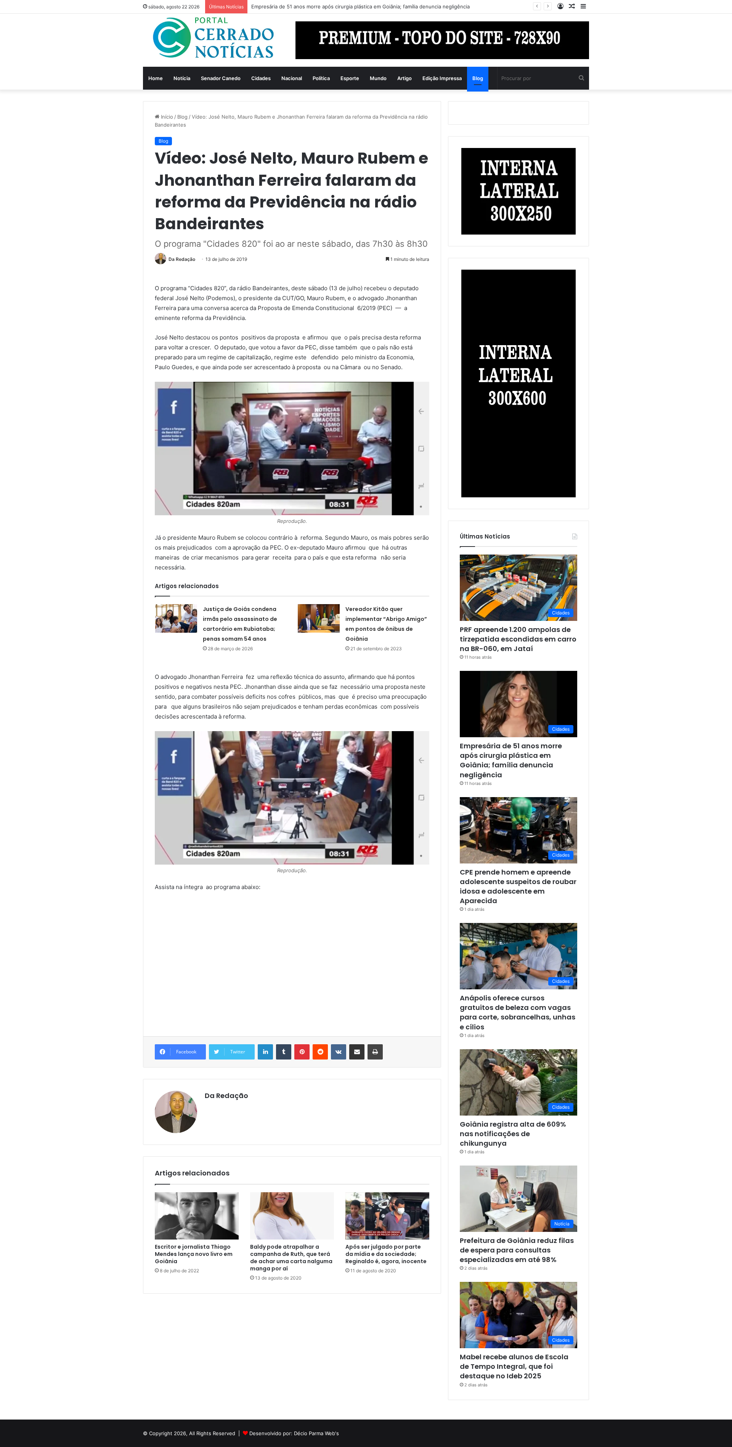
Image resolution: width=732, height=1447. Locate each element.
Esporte (349, 78)
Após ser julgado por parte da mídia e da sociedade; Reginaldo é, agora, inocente (386, 1254)
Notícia (181, 78)
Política (321, 78)
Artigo (404, 78)
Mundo (378, 78)
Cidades (261, 78)
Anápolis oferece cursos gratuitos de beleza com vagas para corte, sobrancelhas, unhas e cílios (517, 1012)
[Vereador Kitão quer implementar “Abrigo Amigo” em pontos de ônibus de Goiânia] (319, 618)
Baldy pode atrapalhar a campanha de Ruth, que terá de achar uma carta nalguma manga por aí (291, 1257)
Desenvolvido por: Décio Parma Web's (294, 1433)
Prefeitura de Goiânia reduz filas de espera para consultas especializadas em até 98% (517, 1250)
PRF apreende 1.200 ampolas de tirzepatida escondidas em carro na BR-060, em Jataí (518, 639)
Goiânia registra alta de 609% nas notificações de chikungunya (513, 1133)
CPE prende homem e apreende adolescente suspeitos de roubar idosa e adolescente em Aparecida (518, 886)
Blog (477, 78)
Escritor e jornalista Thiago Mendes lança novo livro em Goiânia (194, 1254)
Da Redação (182, 259)
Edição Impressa (442, 78)
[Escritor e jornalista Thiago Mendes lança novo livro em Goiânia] (197, 1216)
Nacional (291, 78)
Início (166, 117)
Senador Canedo (221, 78)
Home (155, 78)
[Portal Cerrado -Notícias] (213, 38)
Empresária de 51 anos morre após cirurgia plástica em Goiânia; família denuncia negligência (360, 6)
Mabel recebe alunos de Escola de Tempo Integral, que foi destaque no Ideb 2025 (514, 1366)
